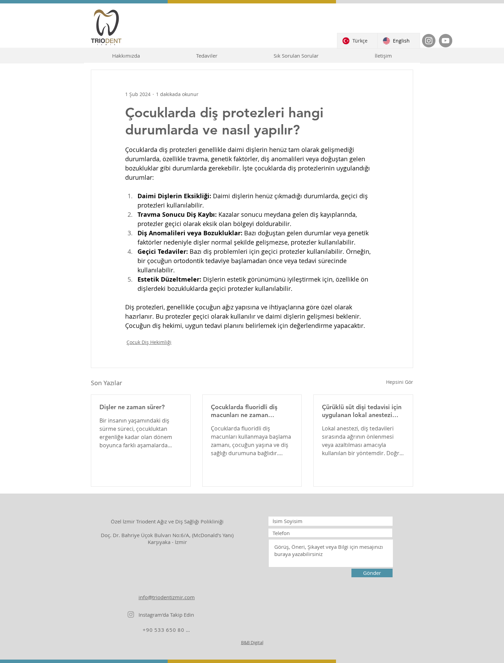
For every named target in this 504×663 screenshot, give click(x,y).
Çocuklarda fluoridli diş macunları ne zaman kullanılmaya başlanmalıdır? (250, 411)
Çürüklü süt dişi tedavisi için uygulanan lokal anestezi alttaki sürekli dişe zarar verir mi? (361, 411)
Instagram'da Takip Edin (166, 614)
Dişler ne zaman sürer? (132, 407)
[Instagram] (428, 40)
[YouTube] (445, 40)
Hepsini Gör (399, 382)
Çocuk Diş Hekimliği (149, 342)
